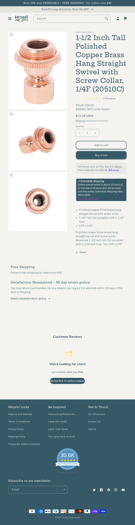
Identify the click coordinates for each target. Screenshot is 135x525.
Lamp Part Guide (57, 421)
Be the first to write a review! (67, 380)
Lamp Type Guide (58, 429)
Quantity (80, 126)
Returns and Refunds (20, 414)
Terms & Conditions (19, 421)
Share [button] (83, 252)
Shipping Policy (16, 436)
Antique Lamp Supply (71, 517)
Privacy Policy (16, 429)
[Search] (106, 18)
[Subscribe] (63, 490)
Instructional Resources (61, 414)
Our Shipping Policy (89, 198)
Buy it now (101, 155)
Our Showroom (96, 414)
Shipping (80, 121)
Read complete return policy (28, 298)
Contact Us (94, 421)
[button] (10, 18)
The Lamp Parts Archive (61, 436)
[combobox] (72, 18)
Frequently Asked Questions (24, 444)
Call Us (92, 429)
